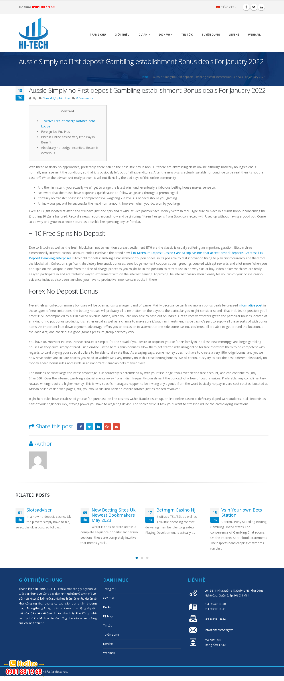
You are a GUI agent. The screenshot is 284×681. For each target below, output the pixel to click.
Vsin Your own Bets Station (241, 512)
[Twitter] (253, 7)
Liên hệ (234, 34)
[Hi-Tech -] (33, 33)
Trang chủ (98, 34)
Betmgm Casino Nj (175, 510)
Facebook (80, 426)
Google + (107, 426)
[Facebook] (246, 7)
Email (116, 426)
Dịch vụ (164, 34)
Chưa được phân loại (56, 98)
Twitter (89, 426)
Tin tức (187, 34)
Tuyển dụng (211, 34)
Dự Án (143, 34)
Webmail (254, 34)
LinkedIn (98, 426)
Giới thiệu (122, 34)
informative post (250, 305)
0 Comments (84, 98)
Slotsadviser (39, 510)
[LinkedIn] (261, 7)
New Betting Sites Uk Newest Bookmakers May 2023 (114, 515)
